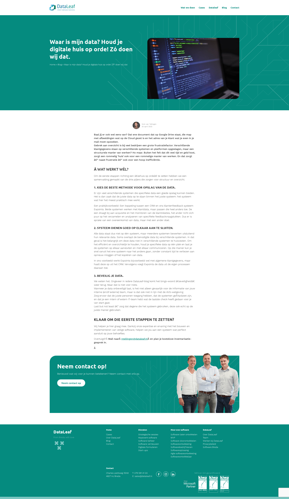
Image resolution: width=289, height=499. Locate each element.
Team (205, 437)
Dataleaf (213, 7)
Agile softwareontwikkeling (183, 453)
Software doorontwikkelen (183, 441)
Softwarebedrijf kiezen (181, 447)
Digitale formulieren (147, 447)
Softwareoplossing (180, 450)
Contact (235, 7)
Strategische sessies (148, 434)
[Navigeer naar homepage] (62, 8)
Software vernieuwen (148, 444)
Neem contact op (71, 383)
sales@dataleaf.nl (143, 476)
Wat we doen (188, 7)
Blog (224, 7)
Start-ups (143, 450)
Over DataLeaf (113, 437)
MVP (173, 437)
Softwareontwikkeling (181, 444)
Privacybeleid (209, 444)
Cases (202, 7)
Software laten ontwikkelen (184, 434)
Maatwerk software (147, 437)
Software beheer (146, 441)
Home (53, 64)
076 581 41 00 (141, 473)
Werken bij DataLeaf (213, 441)
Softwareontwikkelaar (181, 456)
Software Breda (210, 447)
